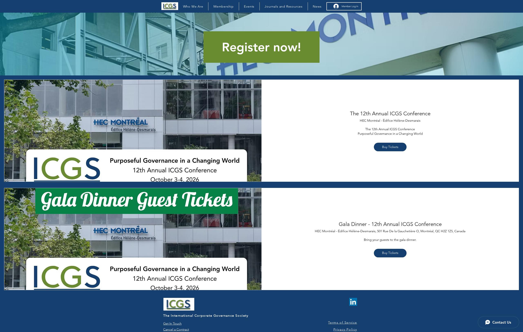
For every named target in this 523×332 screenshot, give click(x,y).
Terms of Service (342, 322)
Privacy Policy (345, 329)
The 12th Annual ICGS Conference (390, 113)
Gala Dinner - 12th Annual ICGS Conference (390, 224)
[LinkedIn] (353, 302)
